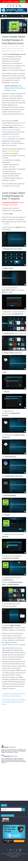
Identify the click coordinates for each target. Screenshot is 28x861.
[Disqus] (14, 724)
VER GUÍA (22, 1)
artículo (17, 186)
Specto (4, 139)
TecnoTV (22, 127)
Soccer (18, 50)
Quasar (9, 136)
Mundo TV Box (24, 853)
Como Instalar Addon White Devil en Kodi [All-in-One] (14, 88)
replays (14, 50)
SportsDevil (12, 130)
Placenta (16, 136)
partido (3, 50)
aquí (23, 114)
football (18, 48)
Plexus (4, 136)
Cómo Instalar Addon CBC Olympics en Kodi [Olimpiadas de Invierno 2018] (14, 702)
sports (21, 50)
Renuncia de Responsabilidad (8, 853)
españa (10, 48)
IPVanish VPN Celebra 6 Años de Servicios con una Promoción (13, 695)
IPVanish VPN (11, 151)
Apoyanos (17, 853)
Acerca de (10, 852)
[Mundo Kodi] (2, 15)
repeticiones (9, 50)
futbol (22, 48)
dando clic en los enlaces (16, 645)
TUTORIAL (6, 224)
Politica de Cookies (17, 852)
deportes (5, 48)
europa (14, 48)
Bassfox (4, 130)
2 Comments (22, 46)
